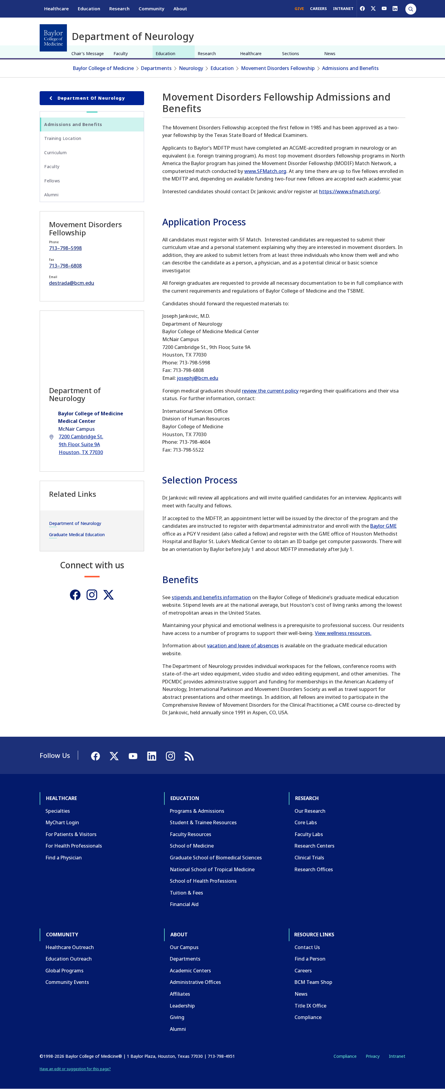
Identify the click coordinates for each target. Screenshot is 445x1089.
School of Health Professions (203, 881)
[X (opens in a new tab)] (373, 8)
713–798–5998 (65, 248)
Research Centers (315, 845)
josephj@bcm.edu (197, 378)
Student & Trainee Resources (203, 822)
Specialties (57, 811)
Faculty (121, 53)
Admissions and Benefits (350, 68)
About (180, 8)
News (329, 53)
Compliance (308, 1017)
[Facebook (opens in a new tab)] (362, 8)
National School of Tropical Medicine (212, 869)
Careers (303, 970)
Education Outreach (68, 958)
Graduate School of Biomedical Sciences (216, 857)
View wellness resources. (343, 633)
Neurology (191, 68)
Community (151, 8)
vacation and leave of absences (243, 645)
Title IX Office (310, 1005)
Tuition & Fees (186, 892)
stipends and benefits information (211, 597)
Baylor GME (383, 526)
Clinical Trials (309, 857)
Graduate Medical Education (77, 534)
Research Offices (314, 869)
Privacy (373, 1056)
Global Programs (64, 970)
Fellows (52, 181)
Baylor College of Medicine (103, 68)
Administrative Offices (195, 982)
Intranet (397, 1056)
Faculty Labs (309, 834)
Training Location (62, 138)
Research (119, 8)
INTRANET (343, 8)
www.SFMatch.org (265, 171)
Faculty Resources (190, 834)
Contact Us (307, 947)
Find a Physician (63, 857)
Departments (156, 68)
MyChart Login (62, 822)
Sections (290, 53)
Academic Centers (190, 970)
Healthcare (56, 8)
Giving (177, 1017)
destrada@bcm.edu (71, 283)
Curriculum (55, 152)
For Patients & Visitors (71, 834)
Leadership (182, 1005)
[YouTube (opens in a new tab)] (384, 8)
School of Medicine (192, 845)
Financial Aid (184, 904)
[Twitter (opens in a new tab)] (108, 594)
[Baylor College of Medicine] (53, 37)
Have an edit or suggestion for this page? (75, 1068)
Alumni (51, 195)
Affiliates (180, 994)
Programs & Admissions (197, 811)
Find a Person (310, 958)
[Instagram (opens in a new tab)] (92, 594)
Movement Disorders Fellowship (278, 68)
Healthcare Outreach (69, 947)
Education (89, 8)
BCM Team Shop (313, 982)
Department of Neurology (91, 98)
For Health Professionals (73, 845)
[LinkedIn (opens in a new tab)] (395, 8)
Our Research (310, 811)
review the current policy (270, 390)
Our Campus (184, 947)
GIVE (299, 8)
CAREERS (318, 8)
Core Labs (306, 822)
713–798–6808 (65, 265)
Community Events (67, 982)
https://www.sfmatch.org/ (349, 191)
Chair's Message (87, 53)
